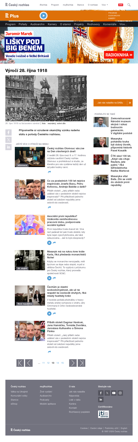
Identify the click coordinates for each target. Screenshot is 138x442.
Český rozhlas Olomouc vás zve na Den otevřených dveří (65, 150)
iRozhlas (43, 5)
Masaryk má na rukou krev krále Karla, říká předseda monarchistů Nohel (66, 254)
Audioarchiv (114, 16)
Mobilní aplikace (48, 404)
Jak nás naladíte (77, 391)
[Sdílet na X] (8, 140)
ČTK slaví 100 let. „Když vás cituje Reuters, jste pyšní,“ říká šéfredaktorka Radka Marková (121, 163)
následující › (73, 363)
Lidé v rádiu (75, 400)
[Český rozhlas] (17, 5)
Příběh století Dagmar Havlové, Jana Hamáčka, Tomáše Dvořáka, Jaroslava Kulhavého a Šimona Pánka (67, 327)
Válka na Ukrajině (19, 391)
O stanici (65, 24)
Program (55, 5)
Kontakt (73, 408)
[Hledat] (129, 5)
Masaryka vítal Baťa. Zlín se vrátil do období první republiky (121, 180)
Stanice (80, 5)
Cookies (84, 428)
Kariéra (72, 404)
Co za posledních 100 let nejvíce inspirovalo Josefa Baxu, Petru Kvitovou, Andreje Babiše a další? (66, 183)
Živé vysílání (46, 391)
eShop (14, 404)
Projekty (79, 24)
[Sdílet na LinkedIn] (8, 147)
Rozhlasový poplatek (79, 412)
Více (123, 24)
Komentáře (109, 24)
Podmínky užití (111, 428)
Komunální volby (19, 395)
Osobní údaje (96, 428)
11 (43, 363)
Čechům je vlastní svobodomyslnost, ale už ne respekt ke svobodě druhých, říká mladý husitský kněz (66, 291)
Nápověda (74, 395)
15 (62, 363)
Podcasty (44, 400)
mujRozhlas (68, 5)
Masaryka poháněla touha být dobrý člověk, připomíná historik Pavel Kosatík (121, 144)
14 (57, 363)
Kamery (111, 18)
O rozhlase (93, 5)
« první (20, 363)
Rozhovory (93, 24)
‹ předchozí (29, 363)
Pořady (23, 24)
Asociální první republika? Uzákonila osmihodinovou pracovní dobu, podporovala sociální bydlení (63, 220)
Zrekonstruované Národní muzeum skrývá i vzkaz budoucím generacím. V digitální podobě (121, 126)
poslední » (81, 363)
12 (48, 363)
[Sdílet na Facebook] (8, 132)
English (124, 428)
